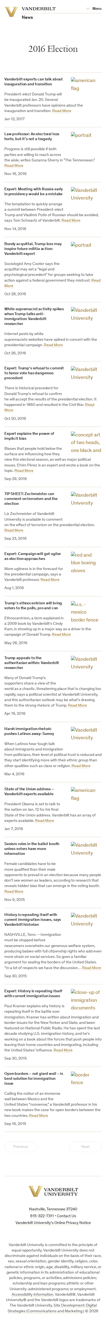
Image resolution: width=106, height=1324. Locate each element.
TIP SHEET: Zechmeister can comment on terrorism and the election (31, 499)
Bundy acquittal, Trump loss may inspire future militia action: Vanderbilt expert (32, 249)
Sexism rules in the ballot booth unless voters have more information (31, 849)
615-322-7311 (42, 1216)
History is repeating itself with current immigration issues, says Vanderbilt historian (32, 920)
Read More (61, 111)
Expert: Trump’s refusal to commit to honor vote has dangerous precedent (34, 373)
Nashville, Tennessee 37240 (53, 1209)
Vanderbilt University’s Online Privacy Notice (53, 1223)
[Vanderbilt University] (53, 1191)
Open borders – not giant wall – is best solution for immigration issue (33, 1079)
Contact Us (66, 1216)
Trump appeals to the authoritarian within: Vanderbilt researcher (31, 663)
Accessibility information (32, 1295)
